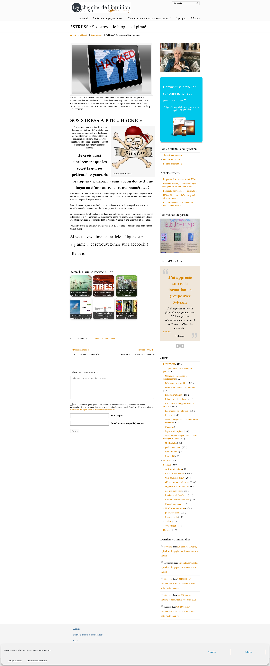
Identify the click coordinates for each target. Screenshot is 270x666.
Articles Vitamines (176, 458)
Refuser (248, 652)
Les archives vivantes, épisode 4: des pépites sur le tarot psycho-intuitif (179, 541)
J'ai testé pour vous (177, 480)
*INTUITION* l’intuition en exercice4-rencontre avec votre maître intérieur (178, 573)
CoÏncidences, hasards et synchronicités (175, 367)
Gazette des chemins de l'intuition (179, 378)
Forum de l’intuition (82, 636)
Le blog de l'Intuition (172, 163)
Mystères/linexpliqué (177, 420)
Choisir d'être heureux (178, 462)
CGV (75, 630)
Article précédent (80, 350)
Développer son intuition (179, 372)
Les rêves (172, 404)
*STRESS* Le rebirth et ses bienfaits (85, 354)
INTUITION (172, 353)
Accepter (212, 652)
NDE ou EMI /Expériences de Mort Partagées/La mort (180, 427)
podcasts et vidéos (176, 436)
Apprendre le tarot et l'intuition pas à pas (180, 359)
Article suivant (146, 350)
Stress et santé (96, 34)
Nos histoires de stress (178, 497)
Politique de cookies (15, 660)
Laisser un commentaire (105, 338)
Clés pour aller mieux (178, 467)
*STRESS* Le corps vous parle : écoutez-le (137, 354)
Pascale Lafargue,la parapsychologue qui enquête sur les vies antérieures (178, 185)
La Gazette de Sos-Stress (179, 484)
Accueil (73, 34)
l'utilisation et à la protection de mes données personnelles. (92, 409)
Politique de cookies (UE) (84, 641)
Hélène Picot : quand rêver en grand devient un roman (178, 197)
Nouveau (169, 449)
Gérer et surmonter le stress (180, 471)
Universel (170, 519)
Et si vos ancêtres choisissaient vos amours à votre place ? (177, 204)
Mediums (172, 416)
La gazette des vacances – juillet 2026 (180, 190)
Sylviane (168, 536)
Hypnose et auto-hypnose (179, 476)
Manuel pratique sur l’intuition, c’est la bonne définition (180, 286)
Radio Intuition (174, 441)
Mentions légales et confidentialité (88, 624)
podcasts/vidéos (175, 502)
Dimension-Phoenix (172, 159)
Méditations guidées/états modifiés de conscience (180, 410)
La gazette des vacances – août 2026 (179, 179)
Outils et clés (174, 432)
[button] (180, 321)
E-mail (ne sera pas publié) (127, 423)
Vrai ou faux (173, 515)
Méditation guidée (176, 493)
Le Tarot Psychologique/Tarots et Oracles (178, 394)
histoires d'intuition (177, 384)
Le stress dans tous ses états (180, 489)
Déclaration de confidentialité (37, 660)
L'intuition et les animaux (179, 388)
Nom (117, 415)
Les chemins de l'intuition (100, 7)
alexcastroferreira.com (172, 154)
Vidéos (171, 510)
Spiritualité (172, 445)
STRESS (83, 34)
